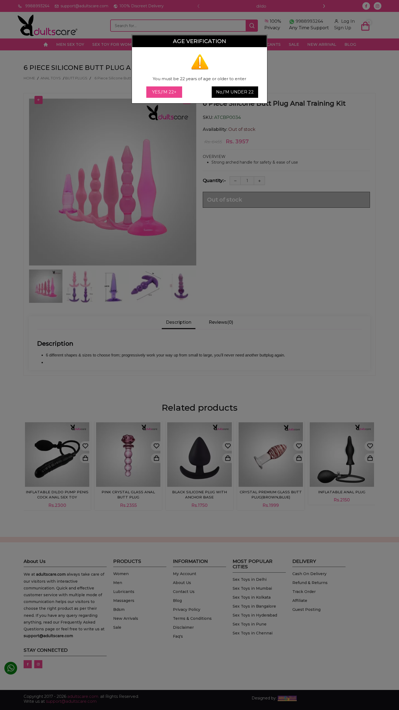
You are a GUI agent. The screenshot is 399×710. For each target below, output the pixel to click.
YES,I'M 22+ (164, 92)
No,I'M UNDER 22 (235, 92)
